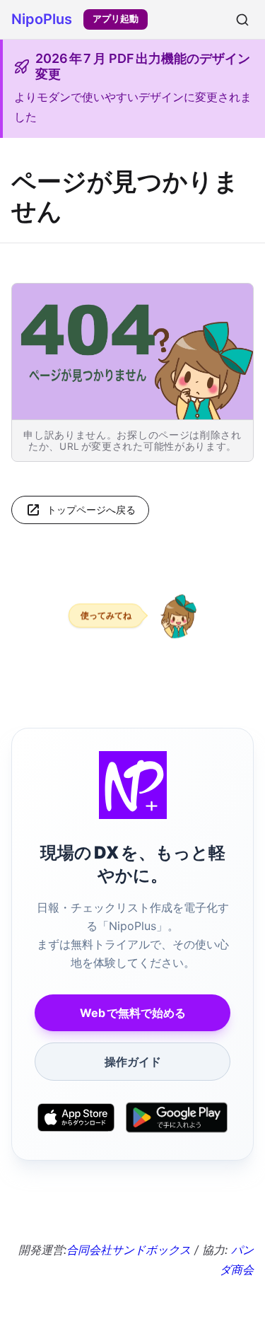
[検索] (242, 20)
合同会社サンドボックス (128, 1250)
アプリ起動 (116, 18)
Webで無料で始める (133, 1013)
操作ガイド (133, 1062)
